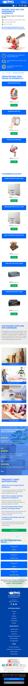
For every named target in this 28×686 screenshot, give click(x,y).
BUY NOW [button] (14, 105)
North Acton (14, 631)
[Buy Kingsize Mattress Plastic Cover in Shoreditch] (14, 218)
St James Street (14, 629)
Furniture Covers (14, 383)
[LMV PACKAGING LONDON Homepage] (8, 2)
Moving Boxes (14, 364)
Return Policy (14, 651)
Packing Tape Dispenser (14, 139)
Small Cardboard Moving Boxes (14, 235)
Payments (14, 618)
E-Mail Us (14, 600)
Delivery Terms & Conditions (14, 649)
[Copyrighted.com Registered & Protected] (14, 661)
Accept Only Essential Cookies (14, 682)
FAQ (14, 614)
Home (3, 72)
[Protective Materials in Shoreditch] (14, 393)
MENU (23, 2)
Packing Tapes (8, 72)
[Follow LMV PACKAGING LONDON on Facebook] (11, 604)
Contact (14, 611)
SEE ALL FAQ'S (14, 530)
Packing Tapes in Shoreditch (18, 72)
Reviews (14, 616)
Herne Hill (14, 634)
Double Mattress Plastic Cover (14, 178)
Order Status (14, 620)
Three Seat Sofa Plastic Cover (14, 263)
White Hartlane (14, 638)
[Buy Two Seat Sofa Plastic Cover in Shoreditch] (14, 303)
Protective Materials (14, 402)
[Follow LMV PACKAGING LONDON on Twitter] (13, 604)
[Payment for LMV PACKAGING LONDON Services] (14, 664)
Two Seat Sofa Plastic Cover (14, 291)
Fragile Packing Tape (14, 83)
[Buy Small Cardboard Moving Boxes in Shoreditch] (14, 246)
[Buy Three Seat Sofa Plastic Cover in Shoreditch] (14, 274)
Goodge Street (14, 640)
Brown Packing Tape (14, 111)
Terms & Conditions (14, 647)
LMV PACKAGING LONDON (19, 666)
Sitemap (14, 623)
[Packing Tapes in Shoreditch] (14, 411)
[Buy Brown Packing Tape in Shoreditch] (14, 122)
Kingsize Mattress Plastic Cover (14, 207)
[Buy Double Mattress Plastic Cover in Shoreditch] (14, 189)
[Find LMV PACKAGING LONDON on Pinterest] (16, 604)
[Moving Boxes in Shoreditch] (14, 355)
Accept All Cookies (14, 679)
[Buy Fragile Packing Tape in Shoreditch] (14, 94)
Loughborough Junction (14, 636)
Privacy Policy (22, 676)
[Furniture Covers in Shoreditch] (14, 374)
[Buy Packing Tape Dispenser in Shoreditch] (14, 150)
